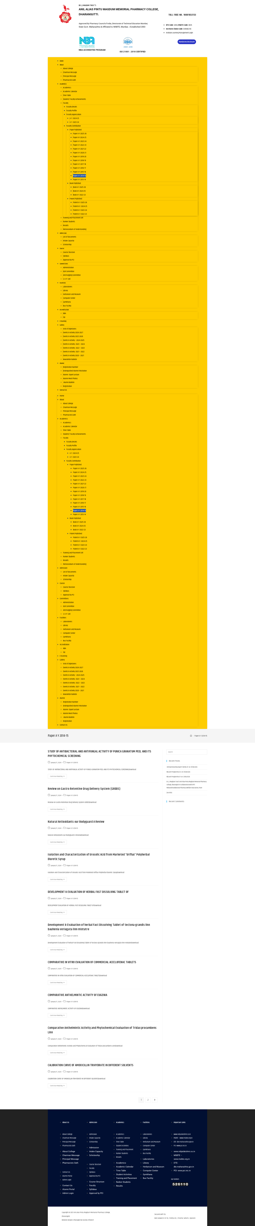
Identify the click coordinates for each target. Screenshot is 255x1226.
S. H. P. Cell (66, 279)
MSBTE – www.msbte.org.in (183, 1137)
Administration (68, 267)
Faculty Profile (71, 110)
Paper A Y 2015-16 (79, 172)
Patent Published (76, 198)
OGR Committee (68, 271)
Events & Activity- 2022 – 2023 (74, 348)
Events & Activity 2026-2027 (73, 332)
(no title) (169, 792)
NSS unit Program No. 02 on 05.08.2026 (178, 772)
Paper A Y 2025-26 (79, 133)
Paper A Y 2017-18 (79, 164)
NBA (64, 313)
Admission (63, 233)
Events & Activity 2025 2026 (73, 336)
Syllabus (66, 256)
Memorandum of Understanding (74, 229)
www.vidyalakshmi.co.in (182, 1134)
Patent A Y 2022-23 (80, 214)
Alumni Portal (67, 1175)
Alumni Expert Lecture (71, 374)
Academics (63, 84)
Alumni (62, 363)
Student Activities (122, 1145)
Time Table (67, 95)
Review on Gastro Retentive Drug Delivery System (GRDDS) (84, 788)
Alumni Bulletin (68, 382)
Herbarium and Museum (72, 294)
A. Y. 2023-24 (74, 122)
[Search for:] (187, 752)
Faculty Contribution (73, 126)
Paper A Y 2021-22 (79, 149)
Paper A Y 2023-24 (79, 141)
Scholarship (67, 244)
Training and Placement (124, 1149)
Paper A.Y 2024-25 (79, 137)
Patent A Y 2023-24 (80, 210)
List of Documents (69, 237)
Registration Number (70, 367)
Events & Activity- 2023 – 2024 (74, 344)
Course (62, 248)
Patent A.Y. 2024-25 (80, 206)
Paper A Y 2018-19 (79, 160)
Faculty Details (71, 106)
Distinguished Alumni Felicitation (75, 370)
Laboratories (67, 286)
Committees (64, 263)
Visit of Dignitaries (69, 328)
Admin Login (66, 1179)
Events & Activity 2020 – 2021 (73, 355)
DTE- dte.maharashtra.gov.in (184, 1141)
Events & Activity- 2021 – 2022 (73, 351)
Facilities (63, 283)
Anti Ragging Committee (72, 275)
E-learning (63, 321)
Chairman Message (70, 72)
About (62, 65)
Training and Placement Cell (73, 217)
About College (68, 68)
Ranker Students (69, 221)
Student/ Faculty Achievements (74, 99)
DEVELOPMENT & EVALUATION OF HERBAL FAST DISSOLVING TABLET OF (88, 892)
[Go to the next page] (154, 1100)
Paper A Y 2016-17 (79, 168)
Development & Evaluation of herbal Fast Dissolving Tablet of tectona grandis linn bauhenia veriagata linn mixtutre (99, 927)
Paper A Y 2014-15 (79, 175)
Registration (67, 386)
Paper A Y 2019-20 (79, 156)
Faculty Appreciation (73, 114)
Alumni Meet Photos (70, 378)
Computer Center (69, 298)
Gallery (62, 325)
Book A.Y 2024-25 (79, 191)
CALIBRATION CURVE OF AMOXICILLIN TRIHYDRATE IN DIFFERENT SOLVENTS (90, 1065)
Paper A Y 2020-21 (79, 152)
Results (65, 225)
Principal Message (69, 76)
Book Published (75, 183)
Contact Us (63, 390)
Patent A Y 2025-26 (80, 202)
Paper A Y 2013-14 (79, 179)
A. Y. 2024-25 (74, 118)
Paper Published (76, 129)
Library (65, 290)
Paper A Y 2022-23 (79, 145)
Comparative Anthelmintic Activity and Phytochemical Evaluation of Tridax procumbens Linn (102, 1030)
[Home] (191, 735)
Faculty (65, 103)
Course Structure (69, 252)
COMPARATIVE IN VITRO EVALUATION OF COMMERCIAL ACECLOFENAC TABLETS (92, 962)
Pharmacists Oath (69, 80)
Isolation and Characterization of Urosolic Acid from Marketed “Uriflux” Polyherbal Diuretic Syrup (99, 856)
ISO (64, 317)
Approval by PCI (68, 260)
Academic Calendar (70, 91)
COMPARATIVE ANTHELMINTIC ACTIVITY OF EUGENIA (77, 995)
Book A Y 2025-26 (79, 187)
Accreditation (64, 309)
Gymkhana (67, 302)
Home (61, 61)
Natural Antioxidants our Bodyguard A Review (76, 821)
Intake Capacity (68, 240)
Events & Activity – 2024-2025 (73, 340)
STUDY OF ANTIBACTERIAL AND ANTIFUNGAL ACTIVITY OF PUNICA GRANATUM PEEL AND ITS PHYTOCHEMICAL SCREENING (99, 753)
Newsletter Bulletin (70, 359)
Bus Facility (67, 305)
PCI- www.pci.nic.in (180, 1145)
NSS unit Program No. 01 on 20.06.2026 (178, 776)
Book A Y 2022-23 (79, 195)
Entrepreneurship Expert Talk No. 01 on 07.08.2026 (182, 767)
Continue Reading (56, 776)
